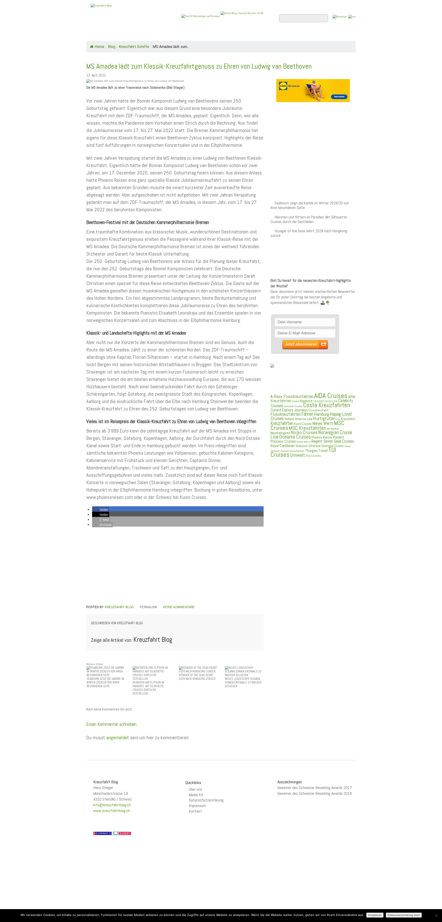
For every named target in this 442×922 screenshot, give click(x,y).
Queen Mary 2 (304, 441)
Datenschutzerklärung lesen (404, 915)
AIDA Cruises (330, 395)
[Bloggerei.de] (122, 833)
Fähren (307, 414)
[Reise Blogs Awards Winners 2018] (242, 16)
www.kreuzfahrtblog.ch (111, 810)
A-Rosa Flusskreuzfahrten (292, 396)
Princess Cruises (283, 441)
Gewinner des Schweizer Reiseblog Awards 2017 (314, 787)
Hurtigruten (324, 418)
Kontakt (195, 811)
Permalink (148, 607)
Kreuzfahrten (281, 423)
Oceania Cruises (295, 436)
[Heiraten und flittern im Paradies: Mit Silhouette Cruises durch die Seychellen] (152, 673)
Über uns (195, 789)
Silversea (314, 446)
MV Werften (333, 428)
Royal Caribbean (282, 445)
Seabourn (301, 446)
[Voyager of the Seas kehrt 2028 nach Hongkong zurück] (198, 670)
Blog (111, 46)
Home (95, 35)
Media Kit (196, 794)
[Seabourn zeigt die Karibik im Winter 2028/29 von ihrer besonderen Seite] (106, 671)
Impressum (197, 805)
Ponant (338, 437)
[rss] (352, 16)
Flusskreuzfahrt (318, 410)
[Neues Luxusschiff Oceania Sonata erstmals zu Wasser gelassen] (244, 671)
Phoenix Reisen (321, 437)
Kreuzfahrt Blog (119, 607)
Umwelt (297, 455)
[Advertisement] (175, 567)
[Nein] (436, 915)
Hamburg (321, 414)
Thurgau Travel (316, 450)
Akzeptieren (375, 915)
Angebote (195, 35)
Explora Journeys (295, 409)
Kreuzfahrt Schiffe (134, 46)
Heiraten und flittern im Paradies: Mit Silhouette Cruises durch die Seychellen (308, 219)
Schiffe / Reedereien (156, 35)
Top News (117, 35)
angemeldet (117, 737)
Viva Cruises (313, 456)
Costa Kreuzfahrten (326, 405)
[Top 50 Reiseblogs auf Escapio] (201, 16)
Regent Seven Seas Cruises (332, 441)
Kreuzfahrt (348, 419)
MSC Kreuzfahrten (307, 427)
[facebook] (340, 16)
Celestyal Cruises (293, 406)
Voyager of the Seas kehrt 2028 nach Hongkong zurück (308, 233)
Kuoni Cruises (303, 424)
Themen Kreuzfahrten (292, 451)
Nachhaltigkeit (280, 432)
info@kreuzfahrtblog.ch (112, 804)
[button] (100, 509)
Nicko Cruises (304, 432)
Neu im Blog (224, 35)
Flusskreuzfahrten (300, 35)
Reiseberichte (258, 35)
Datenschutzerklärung (206, 800)
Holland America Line (298, 419)
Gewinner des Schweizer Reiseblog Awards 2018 (314, 793)
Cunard (275, 410)
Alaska (295, 401)
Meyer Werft (322, 423)
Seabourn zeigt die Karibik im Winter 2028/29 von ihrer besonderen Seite (309, 205)
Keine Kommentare (179, 607)
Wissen (335, 35)
